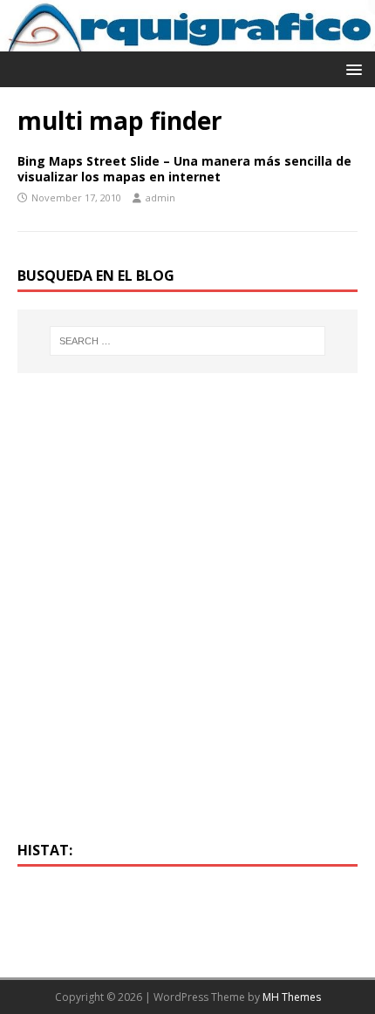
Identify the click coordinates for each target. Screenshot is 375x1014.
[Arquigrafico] (187, 40)
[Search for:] (188, 341)
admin (160, 197)
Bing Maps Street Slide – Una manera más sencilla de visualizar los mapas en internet (184, 169)
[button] (351, 68)
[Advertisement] (187, 617)
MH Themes (291, 997)
